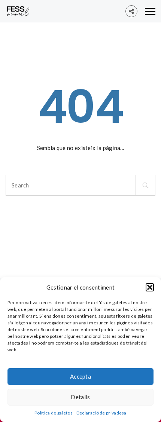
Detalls (80, 397)
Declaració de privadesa (101, 413)
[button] (150, 287)
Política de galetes (53, 413)
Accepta (80, 376)
